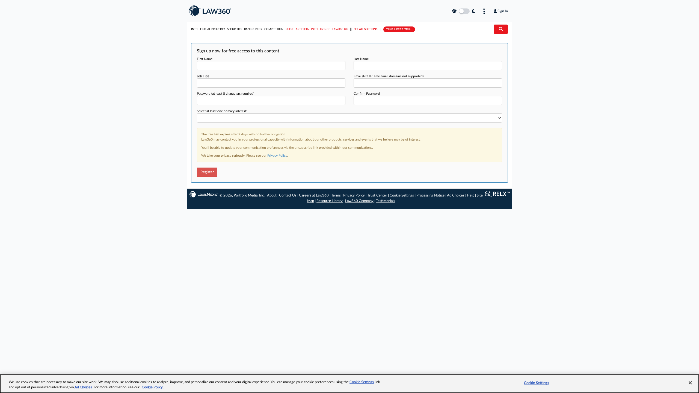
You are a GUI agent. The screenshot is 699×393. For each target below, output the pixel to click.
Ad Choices (455, 195)
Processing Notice (430, 195)
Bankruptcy (253, 29)
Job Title (203, 76)
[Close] (690, 383)
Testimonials (385, 201)
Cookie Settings (402, 195)
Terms (336, 195)
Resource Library (329, 201)
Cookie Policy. (153, 387)
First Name (204, 59)
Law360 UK (340, 29)
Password (225, 93)
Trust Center (377, 195)
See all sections (365, 29)
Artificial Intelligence (313, 29)
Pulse (290, 29)
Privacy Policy (277, 155)
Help (470, 195)
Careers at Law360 (314, 195)
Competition (273, 29)
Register (207, 172)
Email (388, 76)
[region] (349, 383)
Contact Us (288, 195)
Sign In (502, 11)
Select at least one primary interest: (222, 111)
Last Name (361, 59)
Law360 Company (359, 201)
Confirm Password (367, 93)
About (272, 195)
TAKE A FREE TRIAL (399, 29)
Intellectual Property (208, 29)
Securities (234, 29)
